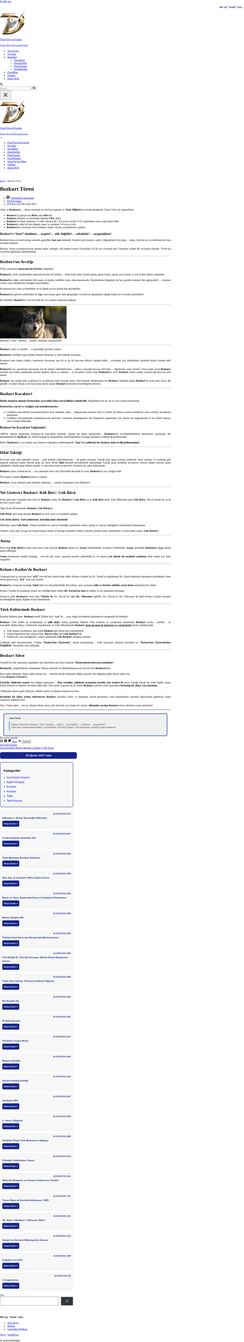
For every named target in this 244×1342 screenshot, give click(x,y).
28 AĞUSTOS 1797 (62, 1196)
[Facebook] (6, 741)
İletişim (11, 1326)
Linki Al (26, 741)
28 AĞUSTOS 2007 (62, 834)
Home (2, 181)
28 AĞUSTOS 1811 (62, 1176)
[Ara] (1, 84)
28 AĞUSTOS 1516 (62, 1236)
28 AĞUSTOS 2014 (62, 814)
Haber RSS (13, 78)
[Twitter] (10, 741)
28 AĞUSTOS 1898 (62, 1136)
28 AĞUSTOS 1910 (62, 1076)
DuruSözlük (20, 63)
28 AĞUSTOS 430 (62, 1276)
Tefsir (10, 796)
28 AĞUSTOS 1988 (62, 977)
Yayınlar (11, 54)
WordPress (13, 1334)
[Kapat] (5, 95)
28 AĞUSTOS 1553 (62, 1216)
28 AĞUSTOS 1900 (62, 1116)
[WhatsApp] (2, 741)
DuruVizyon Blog (16, 161)
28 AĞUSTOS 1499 (62, 1256)
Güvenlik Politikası (17, 1329)
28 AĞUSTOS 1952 (62, 1017)
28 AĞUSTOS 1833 (62, 1156)
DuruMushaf (20, 69)
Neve (3, 1334)
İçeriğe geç (5, 1)
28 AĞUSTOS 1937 (62, 1037)
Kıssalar (11, 791)
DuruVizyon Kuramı (18, 142)
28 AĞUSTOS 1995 (62, 953)
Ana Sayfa (12, 50)
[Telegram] (20, 741)
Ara (2, 1295)
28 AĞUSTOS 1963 (62, 997)
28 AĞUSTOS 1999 (62, 874)
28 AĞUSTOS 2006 (62, 854)
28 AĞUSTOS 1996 (62, 933)
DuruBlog (12, 72)
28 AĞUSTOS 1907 (62, 1096)
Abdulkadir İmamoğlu (22, 198)
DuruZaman (20, 66)
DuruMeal (19, 60)
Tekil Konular (14, 201)
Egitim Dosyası (15, 782)
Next (14, 741)
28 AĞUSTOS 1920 (62, 1057)
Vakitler (11, 75)
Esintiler (11, 786)
